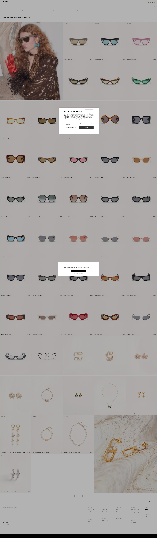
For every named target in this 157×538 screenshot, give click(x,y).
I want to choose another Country (78, 273)
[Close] (94, 265)
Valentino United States (78, 271)
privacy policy (68, 124)
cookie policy (91, 123)
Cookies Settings (79, 130)
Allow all (86, 127)
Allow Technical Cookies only (71, 127)
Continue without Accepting (89, 109)
